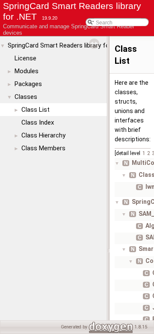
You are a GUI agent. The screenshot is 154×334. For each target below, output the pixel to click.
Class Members (43, 148)
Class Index (37, 122)
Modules (26, 71)
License (25, 58)
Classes (26, 97)
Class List (35, 109)
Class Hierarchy (43, 135)
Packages (28, 84)
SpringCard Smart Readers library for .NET (67, 45)
